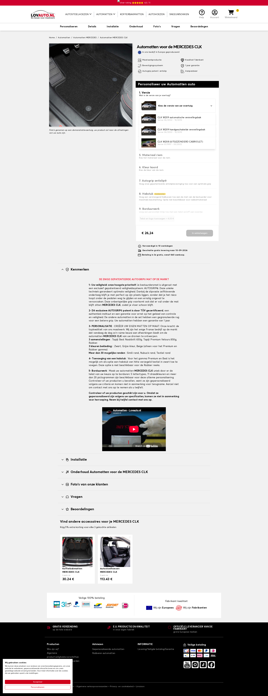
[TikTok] (203, 664)
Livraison (140, 686)
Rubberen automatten (103, 653)
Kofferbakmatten (132, 14)
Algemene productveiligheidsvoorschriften (63, 655)
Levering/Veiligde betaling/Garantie (156, 649)
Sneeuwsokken (179, 14)
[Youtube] (187, 664)
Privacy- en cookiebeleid (122, 686)
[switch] (69, 27)
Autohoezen (157, 14)
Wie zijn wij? (53, 649)
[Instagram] (195, 664)
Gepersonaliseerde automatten (108, 649)
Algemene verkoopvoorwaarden (92, 686)
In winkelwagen (199, 233)
